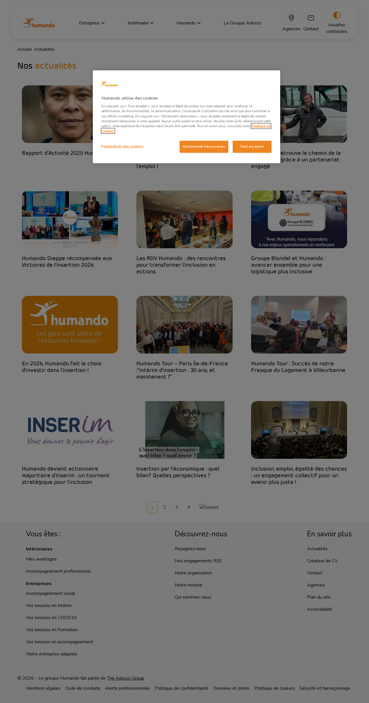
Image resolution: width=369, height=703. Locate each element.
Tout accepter (252, 146)
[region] (186, 116)
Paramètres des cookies (122, 146)
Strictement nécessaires (204, 146)
